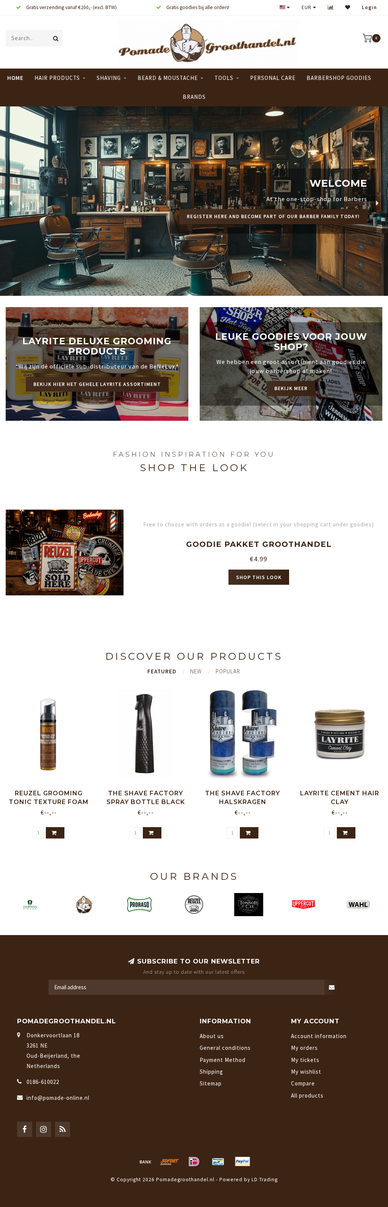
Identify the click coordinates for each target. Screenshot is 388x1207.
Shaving (109, 77)
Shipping (211, 1071)
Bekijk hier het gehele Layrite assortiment (97, 384)
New (196, 671)
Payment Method (223, 1059)
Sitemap (211, 1083)
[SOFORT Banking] (169, 1161)
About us (212, 1036)
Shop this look (259, 577)
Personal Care (273, 77)
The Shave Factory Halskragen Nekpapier (242, 802)
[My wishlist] (347, 7)
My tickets (305, 1059)
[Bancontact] (218, 1161)
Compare (303, 1083)
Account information (319, 1036)
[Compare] (331, 7)
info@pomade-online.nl (58, 1097)
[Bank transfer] (145, 1161)
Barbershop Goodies (339, 77)
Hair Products (57, 77)
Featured (162, 671)
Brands (194, 96)
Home (15, 77)
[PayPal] (242, 1161)
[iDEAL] (194, 1161)
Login (369, 7)
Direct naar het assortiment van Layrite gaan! (290, 225)
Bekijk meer (291, 388)
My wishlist (306, 1071)
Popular (228, 671)
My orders (304, 1047)
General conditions (225, 1047)
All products (307, 1095)
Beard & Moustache (168, 77)
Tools (223, 77)
